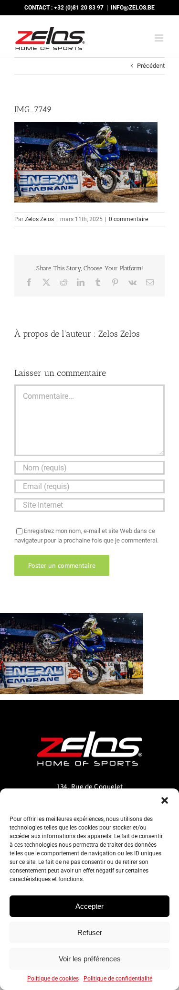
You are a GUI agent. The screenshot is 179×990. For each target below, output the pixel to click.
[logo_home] (89, 727)
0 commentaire (128, 219)
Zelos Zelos (39, 219)
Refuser (89, 932)
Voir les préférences (90, 959)
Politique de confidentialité (118, 978)
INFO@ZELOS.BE (133, 7)
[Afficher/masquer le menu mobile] (160, 38)
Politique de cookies (53, 978)
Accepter (89, 906)
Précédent (151, 65)
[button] (164, 800)
